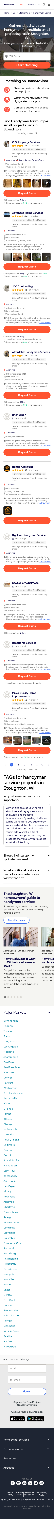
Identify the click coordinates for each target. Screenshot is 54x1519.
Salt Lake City (11, 1315)
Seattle (7, 1336)
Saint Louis (9, 1181)
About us (8, 1467)
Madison (8, 1341)
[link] (27, 149)
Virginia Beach (11, 1331)
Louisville (8, 1134)
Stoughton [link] (24, 13)
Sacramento (10, 1057)
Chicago (8, 1124)
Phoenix (8, 1026)
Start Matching (27, 65)
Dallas (6, 1289)
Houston (8, 1305)
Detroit (7, 1155)
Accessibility (41, 1494)
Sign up (27, 1391)
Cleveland (9, 1232)
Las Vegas (9, 1186)
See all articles (16, 920)
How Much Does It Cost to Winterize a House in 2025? (19, 962)
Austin (7, 1284)
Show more (46, 175)
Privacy (10, 1494)
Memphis (8, 1274)
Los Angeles (10, 1046)
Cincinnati (9, 1227)
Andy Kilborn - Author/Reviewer (18, 951)
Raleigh (7, 1217)
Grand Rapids (11, 1160)
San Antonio (10, 1310)
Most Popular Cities (14, 1359)
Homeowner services (16, 1439)
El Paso (7, 1294)
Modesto (8, 1051)
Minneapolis (10, 1165)
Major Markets (14, 1012)
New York (9, 1196)
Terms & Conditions (44, 1499)
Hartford (8, 1082)
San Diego (9, 1062)
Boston (7, 1150)
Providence (10, 1269)
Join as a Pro (34, 4)
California (19, 1494)
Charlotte (9, 1207)
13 (42, 764)
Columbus (9, 1238)
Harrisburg (9, 1253)
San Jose (8, 1072)
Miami (6, 1103)
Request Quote (27, 193)
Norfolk (7, 1320)
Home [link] (6, 13)
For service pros (12, 1449)
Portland (8, 1248)
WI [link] (14, 13)
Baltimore (9, 1144)
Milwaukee (9, 1346)
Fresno (7, 1036)
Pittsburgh (9, 1263)
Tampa (7, 1113)
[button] (7, 183)
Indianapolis (10, 1129)
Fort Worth (9, 1300)
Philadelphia (10, 1258)
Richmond (9, 1325)
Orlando (8, 1108)
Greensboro (10, 1212)
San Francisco (11, 1067)
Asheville (8, 1201)
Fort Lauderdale (13, 1093)
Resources (9, 1458)
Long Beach (10, 1041)
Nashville (8, 1279)
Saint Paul (9, 1170)
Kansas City (10, 1176)
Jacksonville (10, 1098)
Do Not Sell (29, 1494)
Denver (7, 1077)
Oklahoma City (12, 1243)
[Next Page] (49, 764)
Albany (7, 1191)
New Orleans (11, 1139)
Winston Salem (12, 1222)
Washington (10, 1088)
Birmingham (10, 1020)
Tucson (7, 1031)
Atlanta (7, 1119)
